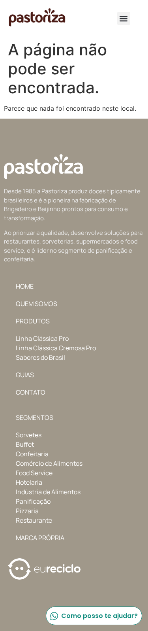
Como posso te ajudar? (99, 615)
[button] (123, 18)
